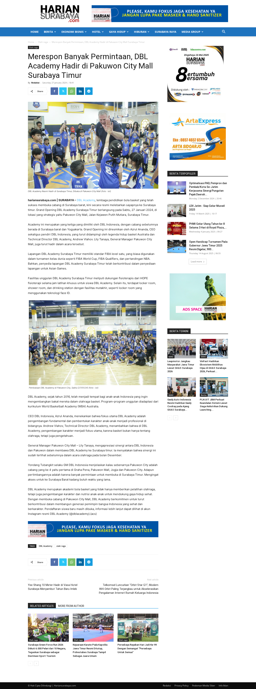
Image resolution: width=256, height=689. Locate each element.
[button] (223, 32)
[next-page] (36, 663)
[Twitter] (63, 91)
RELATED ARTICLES (42, 605)
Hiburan (140, 31)
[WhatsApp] (71, 91)
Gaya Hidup (117, 31)
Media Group (191, 31)
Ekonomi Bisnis (72, 31)
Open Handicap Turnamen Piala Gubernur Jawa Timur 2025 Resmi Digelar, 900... (208, 245)
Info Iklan (223, 685)
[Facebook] (54, 91)
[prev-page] (30, 663)
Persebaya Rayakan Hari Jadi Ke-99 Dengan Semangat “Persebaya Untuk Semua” (137, 648)
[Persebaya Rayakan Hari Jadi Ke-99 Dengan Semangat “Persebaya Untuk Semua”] (138, 628)
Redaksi (35, 82)
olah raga (61, 546)
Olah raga (43, 42)
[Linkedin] (80, 91)
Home (35, 31)
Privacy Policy (181, 685)
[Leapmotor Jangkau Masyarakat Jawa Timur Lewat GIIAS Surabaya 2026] (181, 348)
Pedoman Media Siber (203, 685)
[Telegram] (89, 91)
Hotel (96, 31)
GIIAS (170, 356)
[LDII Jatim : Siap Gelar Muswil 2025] (176, 210)
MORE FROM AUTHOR (71, 605)
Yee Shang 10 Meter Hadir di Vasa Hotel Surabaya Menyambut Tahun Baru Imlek (52, 587)
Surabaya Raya (165, 31)
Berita (48, 31)
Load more (196, 261)
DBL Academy (86, 200)
